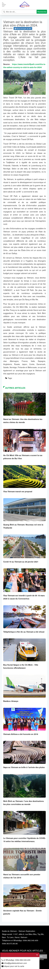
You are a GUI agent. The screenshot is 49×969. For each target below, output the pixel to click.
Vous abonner (40, 957)
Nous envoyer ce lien (23, 28)
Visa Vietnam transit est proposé (17, 491)
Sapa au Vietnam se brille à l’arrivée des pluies (24, 767)
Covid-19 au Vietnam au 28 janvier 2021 (20, 561)
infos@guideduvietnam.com (15, 963)
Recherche (41, 11)
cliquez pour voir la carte (13, 966)
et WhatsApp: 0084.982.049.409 (16, 960)
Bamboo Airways (10, 701)
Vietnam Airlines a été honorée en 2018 (20, 734)
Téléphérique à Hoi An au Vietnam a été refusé (23, 631)
